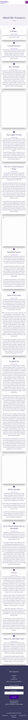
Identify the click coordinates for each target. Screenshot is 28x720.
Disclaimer (14, 717)
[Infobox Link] (14, 33)
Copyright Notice (22, 715)
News (14, 677)
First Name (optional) (14, 685)
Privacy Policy (13, 715)
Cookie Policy (5, 715)
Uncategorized (14, 679)
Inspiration (14, 675)
